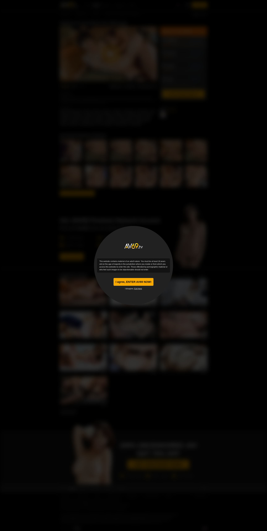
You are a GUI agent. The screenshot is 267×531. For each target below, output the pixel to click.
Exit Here (138, 289)
